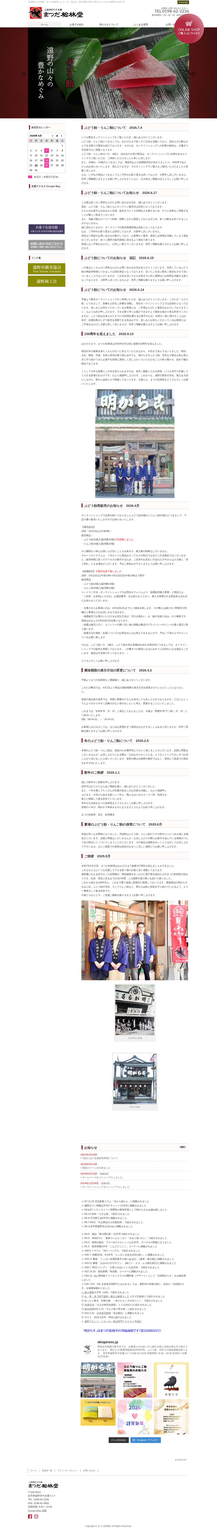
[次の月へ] (62, 136)
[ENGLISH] (183, 2)
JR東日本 (89, 1304)
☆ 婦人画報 (87, 1292)
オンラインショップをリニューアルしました (106, 1187)
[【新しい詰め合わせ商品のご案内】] (98, 1416)
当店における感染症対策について (100, 1158)
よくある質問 (141, 24)
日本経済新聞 (104, 1313)
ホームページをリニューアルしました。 (103, 1177)
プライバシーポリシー (67, 1470)
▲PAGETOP (180, 1460)
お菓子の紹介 (77, 24)
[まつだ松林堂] (55, 15)
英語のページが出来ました (96, 1167)
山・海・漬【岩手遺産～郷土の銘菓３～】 (107, 1296)
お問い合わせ (173, 24)
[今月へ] (57, 136)
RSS (183, 1147)
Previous (23, 74)
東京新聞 (89, 1309)
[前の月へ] (51, 136)
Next (193, 74)
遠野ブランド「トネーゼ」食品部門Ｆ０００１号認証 (112, 1321)
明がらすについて (108, 24)
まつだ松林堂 (104, 1526)
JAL (95, 1275)
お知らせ (104, 1174)
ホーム (44, 24)
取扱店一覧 (47, 1470)
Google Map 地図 (37, 1510)
